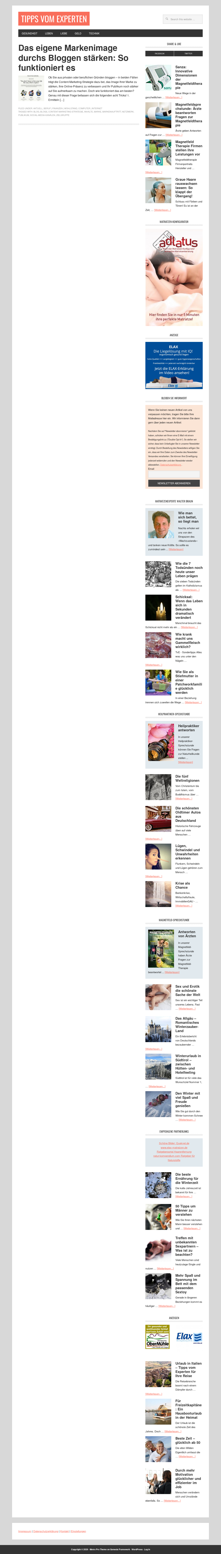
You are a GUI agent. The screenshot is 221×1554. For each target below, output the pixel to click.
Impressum (24, 1531)
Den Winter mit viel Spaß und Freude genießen (187, 1099)
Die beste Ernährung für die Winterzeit (186, 1178)
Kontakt (64, 1531)
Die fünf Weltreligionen (187, 778)
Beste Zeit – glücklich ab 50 (187, 1440)
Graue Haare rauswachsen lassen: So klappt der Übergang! (186, 187)
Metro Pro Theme (98, 1549)
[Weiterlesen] (176, 549)
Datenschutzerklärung (170, 464)
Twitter (188, 53)
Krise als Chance (182, 885)
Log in (147, 1549)
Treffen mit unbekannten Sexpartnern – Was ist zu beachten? (186, 1246)
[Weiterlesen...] (173, 97)
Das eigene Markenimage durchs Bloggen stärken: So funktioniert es (73, 57)
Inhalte (88, 111)
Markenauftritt (111, 111)
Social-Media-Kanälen (42, 115)
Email (151, 468)
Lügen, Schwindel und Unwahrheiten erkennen (187, 852)
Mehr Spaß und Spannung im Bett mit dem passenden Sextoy (187, 1283)
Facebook (160, 53)
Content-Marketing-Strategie (65, 111)
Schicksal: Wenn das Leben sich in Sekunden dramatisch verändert (189, 607)
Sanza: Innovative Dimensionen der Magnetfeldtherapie (188, 77)
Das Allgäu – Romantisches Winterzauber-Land (187, 1024)
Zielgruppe (62, 115)
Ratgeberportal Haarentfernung (174, 1151)
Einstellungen (78, 1531)
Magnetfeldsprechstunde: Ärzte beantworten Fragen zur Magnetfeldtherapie (188, 114)
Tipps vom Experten (54, 18)
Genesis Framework (120, 1549)
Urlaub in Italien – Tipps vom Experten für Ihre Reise (188, 1369)
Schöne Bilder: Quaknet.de (174, 1143)
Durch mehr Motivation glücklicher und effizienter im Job (188, 1478)
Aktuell (38, 108)
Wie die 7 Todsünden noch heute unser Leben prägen (189, 569)
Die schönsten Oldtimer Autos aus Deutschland (188, 814)
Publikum (23, 115)
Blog (36, 111)
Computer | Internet (90, 108)
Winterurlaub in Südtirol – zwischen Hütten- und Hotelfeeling (188, 1064)
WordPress (137, 1549)
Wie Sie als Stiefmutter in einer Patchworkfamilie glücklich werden (188, 682)
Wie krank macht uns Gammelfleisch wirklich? (187, 640)
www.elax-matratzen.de (174, 1147)
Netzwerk (128, 111)
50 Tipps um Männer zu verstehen (185, 1210)
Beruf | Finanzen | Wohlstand (60, 108)
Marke (97, 111)
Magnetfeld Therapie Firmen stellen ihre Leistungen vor (188, 148)
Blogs (43, 111)
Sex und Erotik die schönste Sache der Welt (187, 990)
